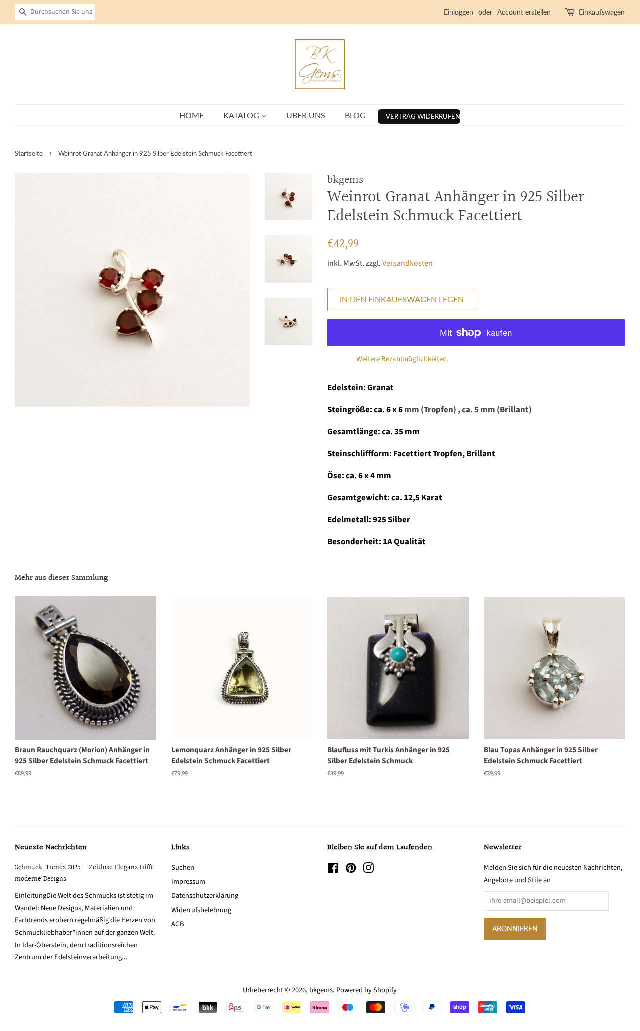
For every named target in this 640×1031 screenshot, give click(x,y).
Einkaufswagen (602, 12)
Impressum (189, 881)
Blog (355, 115)
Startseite (29, 153)
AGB (178, 924)
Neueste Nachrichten (51, 847)
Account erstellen (524, 12)
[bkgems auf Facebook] (333, 870)
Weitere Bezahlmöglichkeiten (401, 359)
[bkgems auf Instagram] (368, 870)
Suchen (183, 867)
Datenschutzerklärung (205, 895)
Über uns (306, 115)
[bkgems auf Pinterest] (351, 870)
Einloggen (459, 12)
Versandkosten (407, 263)
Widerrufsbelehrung (202, 910)
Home (192, 115)
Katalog (243, 115)
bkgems (321, 990)
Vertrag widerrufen (423, 116)
